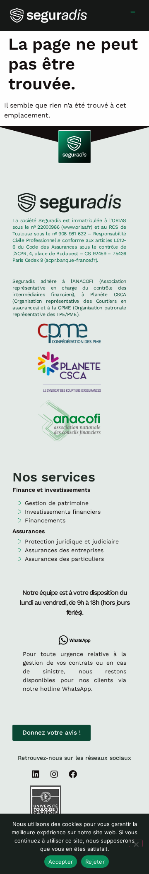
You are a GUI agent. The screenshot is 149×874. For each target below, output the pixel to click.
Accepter (60, 861)
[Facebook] (73, 774)
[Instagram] (54, 774)
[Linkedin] (35, 774)
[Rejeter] (136, 843)
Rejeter (95, 861)
